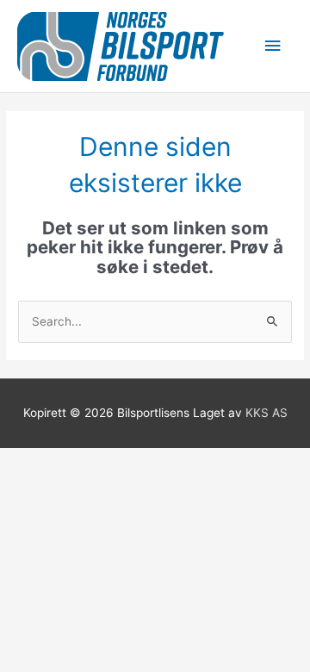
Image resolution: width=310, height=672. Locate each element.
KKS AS (266, 413)
